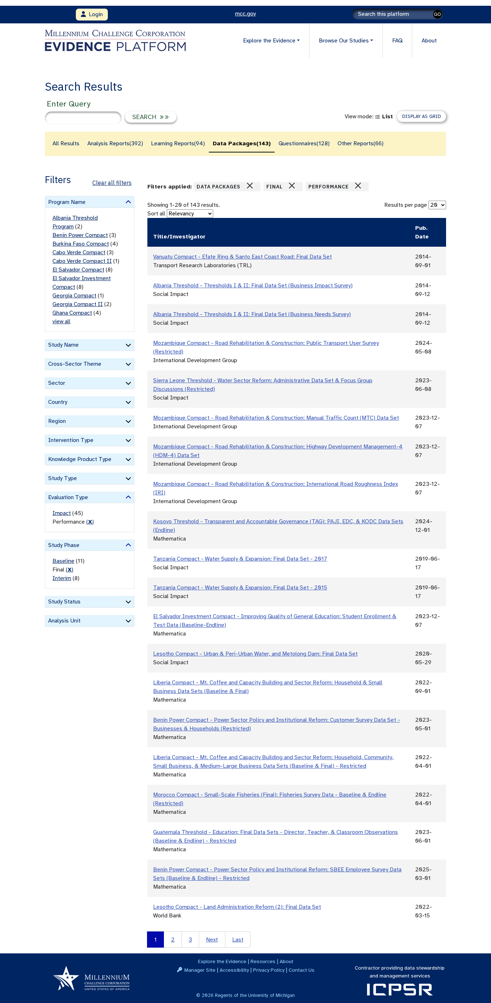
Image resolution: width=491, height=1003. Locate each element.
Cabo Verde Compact (78, 252)
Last (237, 939)
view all (61, 321)
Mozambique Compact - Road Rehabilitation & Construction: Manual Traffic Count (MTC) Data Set (276, 417)
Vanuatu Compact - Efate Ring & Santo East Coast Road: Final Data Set (242, 256)
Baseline (63, 561)
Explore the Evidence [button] (269, 40)
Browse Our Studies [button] (344, 40)
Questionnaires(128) (304, 143)
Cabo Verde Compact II (82, 261)
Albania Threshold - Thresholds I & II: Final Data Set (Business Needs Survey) (252, 314)
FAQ (397, 40)
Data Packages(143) (242, 143)
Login (94, 14)
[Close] (250, 185)
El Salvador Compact (78, 269)
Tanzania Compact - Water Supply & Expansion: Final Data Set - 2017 (240, 558)
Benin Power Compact (80, 235)
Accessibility (234, 970)
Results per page (405, 205)
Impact (61, 513)
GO (437, 14)
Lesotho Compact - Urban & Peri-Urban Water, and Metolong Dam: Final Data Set (255, 653)
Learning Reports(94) (178, 143)
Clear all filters (112, 182)
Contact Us (302, 970)
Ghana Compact (72, 312)
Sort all (156, 213)
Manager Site (199, 970)
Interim (61, 578)
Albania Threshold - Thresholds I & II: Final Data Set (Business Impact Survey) (253, 285)
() (90, 521)
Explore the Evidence (222, 961)
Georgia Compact (74, 295)
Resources (263, 961)
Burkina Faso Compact (80, 243)
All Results (65, 143)
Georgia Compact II (77, 304)
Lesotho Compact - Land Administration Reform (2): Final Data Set (237, 907)
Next (212, 939)
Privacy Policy (268, 970)
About (429, 40)
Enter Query (68, 104)
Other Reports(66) (361, 143)
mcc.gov (245, 13)
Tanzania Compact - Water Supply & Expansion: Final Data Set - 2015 (240, 587)
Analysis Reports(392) (115, 143)
